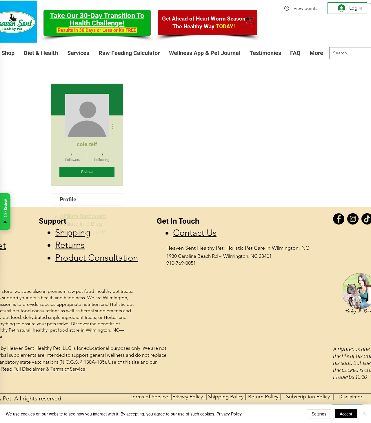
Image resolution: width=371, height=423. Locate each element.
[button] (78, 53)
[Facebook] (338, 219)
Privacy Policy (229, 414)
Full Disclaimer (29, 369)
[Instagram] (353, 219)
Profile (68, 199)
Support (52, 221)
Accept (346, 414)
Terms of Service (67, 369)
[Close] (364, 413)
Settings (319, 414)
